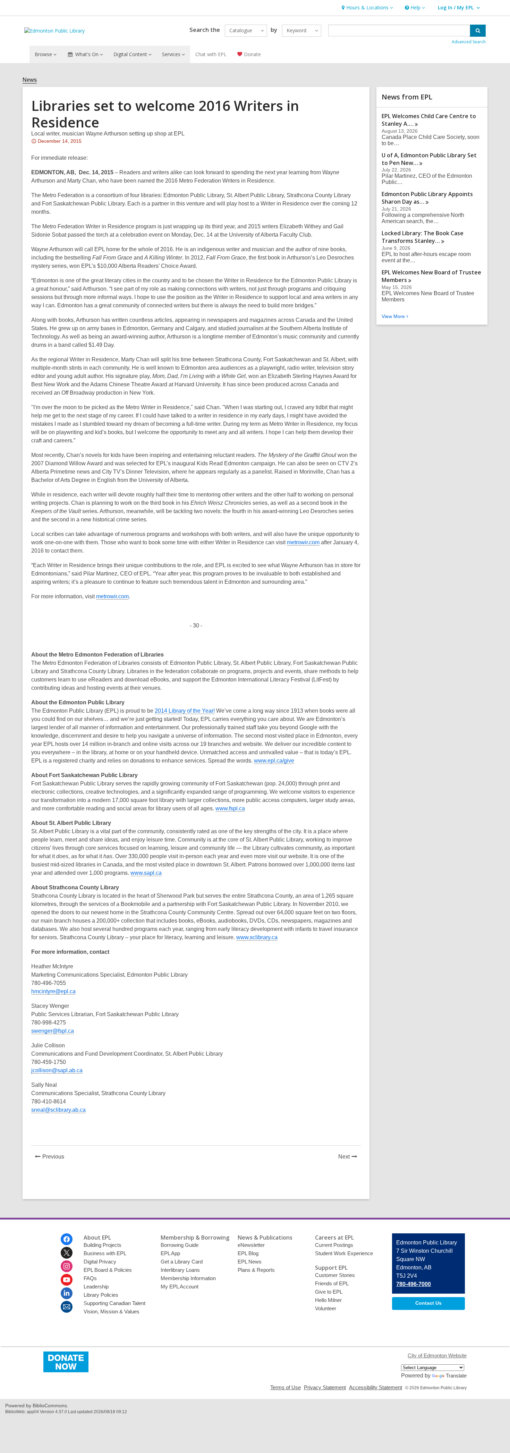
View (396, 316)
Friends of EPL (332, 1283)
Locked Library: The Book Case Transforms (423, 237)
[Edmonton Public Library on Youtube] (67, 1280)
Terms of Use (285, 1387)
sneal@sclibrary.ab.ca (58, 1110)
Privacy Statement (325, 1387)
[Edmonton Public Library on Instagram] (67, 1266)
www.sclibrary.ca (257, 937)
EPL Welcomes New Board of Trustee (431, 276)
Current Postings (334, 1245)
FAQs (90, 1278)
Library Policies (101, 1295)
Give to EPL (328, 1292)
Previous (55, 1157)
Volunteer (325, 1308)
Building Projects (102, 1245)
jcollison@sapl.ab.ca (57, 1070)
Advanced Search (469, 42)
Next (349, 1157)
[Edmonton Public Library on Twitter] (67, 1253)
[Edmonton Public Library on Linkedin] (67, 1293)
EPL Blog (248, 1253)
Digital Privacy (100, 1262)
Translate (456, 1376)
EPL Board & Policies (108, 1270)
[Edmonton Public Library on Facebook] (67, 1239)
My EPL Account (179, 1286)
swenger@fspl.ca (52, 1031)
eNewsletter (251, 1245)
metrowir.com (303, 542)
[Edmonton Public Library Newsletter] (67, 1307)
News (30, 80)
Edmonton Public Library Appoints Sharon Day (427, 197)
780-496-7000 (413, 1284)
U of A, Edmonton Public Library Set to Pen (429, 159)
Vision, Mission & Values (111, 1311)
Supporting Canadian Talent (114, 1303)
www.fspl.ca (230, 808)
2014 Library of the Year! (185, 711)
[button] (366, 8)
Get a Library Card (182, 1262)
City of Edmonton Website (437, 1355)
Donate (252, 54)
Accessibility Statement (375, 1387)
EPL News (250, 1262)
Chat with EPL (211, 54)
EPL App (170, 1253)
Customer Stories (335, 1275)
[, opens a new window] (65, 1370)
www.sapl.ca (146, 873)
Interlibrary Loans (180, 1270)
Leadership (96, 1286)
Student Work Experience (344, 1253)
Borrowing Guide (179, 1245)
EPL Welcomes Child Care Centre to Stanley (429, 119)
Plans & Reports (256, 1270)
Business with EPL (105, 1253)
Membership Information (188, 1278)
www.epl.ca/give (274, 761)
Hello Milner (328, 1300)
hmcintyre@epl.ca (53, 991)
